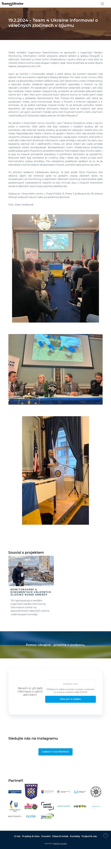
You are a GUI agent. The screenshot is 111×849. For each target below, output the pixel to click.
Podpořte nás (89, 836)
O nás (17, 836)
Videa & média (60, 836)
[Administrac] (105, 835)
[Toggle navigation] (102, 4)
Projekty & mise (31, 836)
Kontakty (75, 836)
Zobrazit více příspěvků (55, 752)
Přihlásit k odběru (70, 699)
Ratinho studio (60, 843)
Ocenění (45, 836)
